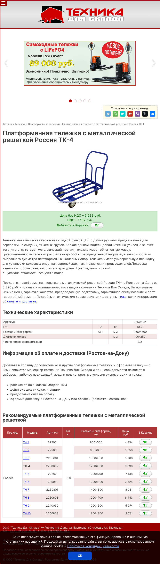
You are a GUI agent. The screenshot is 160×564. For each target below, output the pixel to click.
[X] (145, 114)
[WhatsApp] (115, 114)
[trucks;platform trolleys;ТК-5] (145, 474)
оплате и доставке (21, 301)
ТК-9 (26, 505)
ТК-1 (26, 442)
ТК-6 (26, 481)
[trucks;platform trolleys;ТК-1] (145, 442)
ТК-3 (26, 458)
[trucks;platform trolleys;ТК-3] (145, 458)
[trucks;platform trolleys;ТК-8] (145, 498)
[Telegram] (108, 114)
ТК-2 (26, 450)
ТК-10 (27, 513)
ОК (80, 555)
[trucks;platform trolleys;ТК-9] (145, 505)
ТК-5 (26, 473)
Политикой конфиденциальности (93, 546)
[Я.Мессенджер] (122, 114)
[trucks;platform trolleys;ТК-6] (145, 482)
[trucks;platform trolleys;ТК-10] (145, 513)
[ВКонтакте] (152, 114)
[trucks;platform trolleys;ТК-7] (145, 490)
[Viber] (137, 114)
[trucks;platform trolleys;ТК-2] (145, 450)
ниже (122, 297)
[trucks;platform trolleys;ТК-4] (97, 225)
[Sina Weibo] (130, 114)
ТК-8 (26, 497)
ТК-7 (26, 489)
